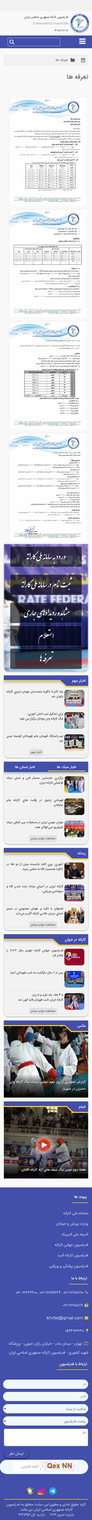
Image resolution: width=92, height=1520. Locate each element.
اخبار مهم (36, 752)
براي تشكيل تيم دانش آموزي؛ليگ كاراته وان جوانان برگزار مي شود (41, 716)
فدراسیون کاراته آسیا (73, 1255)
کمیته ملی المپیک (74, 1234)
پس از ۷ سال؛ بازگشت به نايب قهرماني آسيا (36, 972)
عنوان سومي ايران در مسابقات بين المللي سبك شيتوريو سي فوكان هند (34, 825)
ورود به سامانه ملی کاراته (46, 556)
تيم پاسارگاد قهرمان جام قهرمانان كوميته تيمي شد (34, 739)
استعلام (46, 636)
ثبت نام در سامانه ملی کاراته (46, 585)
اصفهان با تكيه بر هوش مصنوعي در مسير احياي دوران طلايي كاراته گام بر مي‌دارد (34, 911)
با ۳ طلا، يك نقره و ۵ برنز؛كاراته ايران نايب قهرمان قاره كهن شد (40, 997)
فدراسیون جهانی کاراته (71, 1245)
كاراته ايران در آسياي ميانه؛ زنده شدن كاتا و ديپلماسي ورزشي (34, 889)
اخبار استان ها (25, 767)
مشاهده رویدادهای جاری (46, 613)
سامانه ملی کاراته (75, 1213)
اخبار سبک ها (66, 767)
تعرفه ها (46, 659)
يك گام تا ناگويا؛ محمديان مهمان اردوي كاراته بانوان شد (34, 694)
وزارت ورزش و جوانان (72, 1224)
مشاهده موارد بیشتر (43, 838)
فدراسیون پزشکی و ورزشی (68, 1266)
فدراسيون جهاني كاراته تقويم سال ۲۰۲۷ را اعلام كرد (34, 953)
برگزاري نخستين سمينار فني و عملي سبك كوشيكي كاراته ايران (34, 780)
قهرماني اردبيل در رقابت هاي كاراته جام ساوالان (34, 803)
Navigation (46, 58)
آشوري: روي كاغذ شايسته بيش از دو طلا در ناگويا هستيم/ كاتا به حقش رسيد (34, 867)
